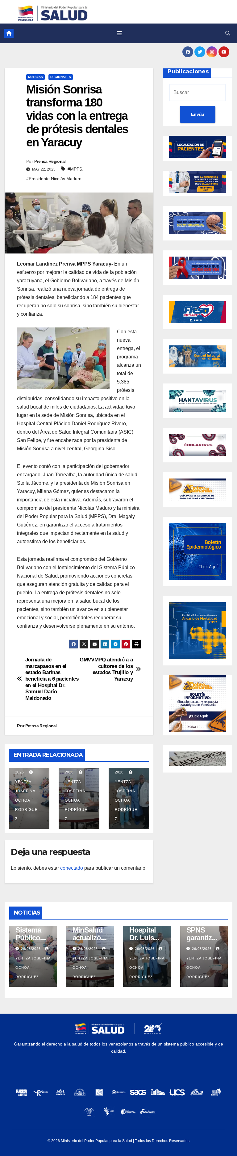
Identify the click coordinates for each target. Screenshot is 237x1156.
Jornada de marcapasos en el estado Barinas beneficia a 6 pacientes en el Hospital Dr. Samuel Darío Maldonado (52, 678)
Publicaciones (188, 71)
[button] (227, 33)
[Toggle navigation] (119, 33)
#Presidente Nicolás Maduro (53, 178)
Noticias (35, 77)
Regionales (60, 77)
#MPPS (75, 169)
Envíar (197, 114)
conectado (71, 868)
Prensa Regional (50, 161)
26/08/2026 (31, 948)
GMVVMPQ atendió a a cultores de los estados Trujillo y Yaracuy (106, 669)
